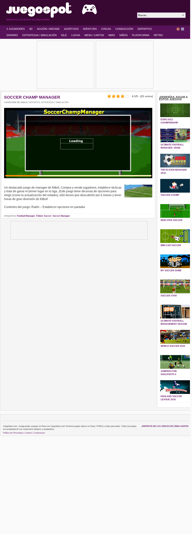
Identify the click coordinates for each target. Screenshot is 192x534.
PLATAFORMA (140, 35)
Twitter (182, 29)
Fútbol (39, 216)
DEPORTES (145, 28)
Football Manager (26, 216)
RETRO (158, 35)
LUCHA (75, 35)
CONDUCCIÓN (124, 28)
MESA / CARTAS (94, 35)
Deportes (34, 102)
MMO (111, 35)
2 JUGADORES (15, 28)
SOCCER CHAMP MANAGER (32, 97)
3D (30, 28)
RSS (178, 29)
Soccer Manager (61, 216)
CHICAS (106, 28)
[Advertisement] (65, 65)
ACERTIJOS (71, 28)
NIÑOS (123, 35)
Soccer (47, 216)
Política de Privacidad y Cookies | (18, 433)
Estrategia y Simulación (55, 102)
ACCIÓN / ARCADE (48, 28)
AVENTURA (90, 28)
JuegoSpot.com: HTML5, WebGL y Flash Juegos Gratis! (69, 10)
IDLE (64, 35)
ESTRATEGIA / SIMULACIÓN (39, 35)
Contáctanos (39, 433)
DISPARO (12, 35)
